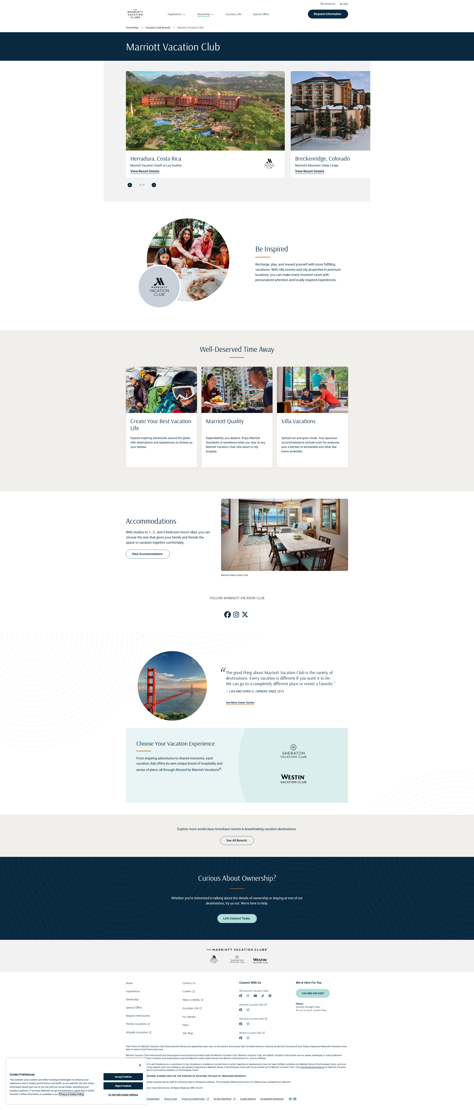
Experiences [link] (175, 14)
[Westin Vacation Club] (293, 779)
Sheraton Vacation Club (251, 1018)
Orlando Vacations (137, 1032)
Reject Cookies (123, 1085)
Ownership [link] (203, 14)
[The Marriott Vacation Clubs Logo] (135, 17)
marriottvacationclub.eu (312, 1067)
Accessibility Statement (272, 1099)
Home (129, 983)
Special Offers (134, 1007)
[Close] (140, 1065)
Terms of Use (170, 1099)
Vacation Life (190, 1008)
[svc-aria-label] (237, 959)
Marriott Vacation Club (251, 1004)
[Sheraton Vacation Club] (293, 751)
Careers (187, 991)
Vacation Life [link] (233, 14)
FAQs (185, 1025)
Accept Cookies (123, 1076)
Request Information (138, 1015)
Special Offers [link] (261, 14)
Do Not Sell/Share (222, 1099)
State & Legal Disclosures (146, 1099)
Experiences (133, 991)
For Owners (189, 1017)
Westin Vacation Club (250, 1032)
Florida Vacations (136, 1024)
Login (345, 4)
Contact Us (329, 4)
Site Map (188, 1033)
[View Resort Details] (370, 124)
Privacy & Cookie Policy (193, 1099)
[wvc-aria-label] (260, 960)
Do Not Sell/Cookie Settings (123, 1094)
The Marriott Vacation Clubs (253, 990)
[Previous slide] (130, 185)
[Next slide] (154, 185)
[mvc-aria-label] (213, 959)
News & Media (191, 999)
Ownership (132, 999)
